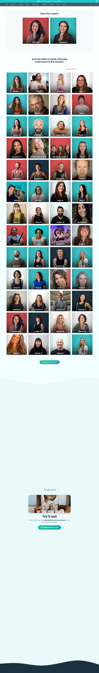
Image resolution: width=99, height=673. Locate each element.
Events (27, 4)
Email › (36, 45)
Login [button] (90, 4)
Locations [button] (12, 4)
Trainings (44, 4)
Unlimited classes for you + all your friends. (49, 1)
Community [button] (35, 5)
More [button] (64, 4)
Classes (21, 4)
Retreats (52, 4)
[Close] (97, 1)
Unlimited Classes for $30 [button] (49, 527)
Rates (58, 4)
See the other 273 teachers (49, 362)
